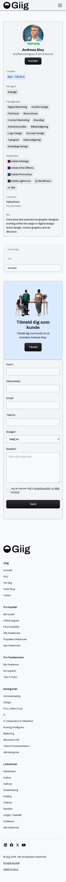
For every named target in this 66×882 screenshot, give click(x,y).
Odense (7, 802)
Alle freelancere (11, 633)
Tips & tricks (10, 677)
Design (7, 702)
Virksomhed (13, 381)
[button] (59, 5)
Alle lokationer (11, 827)
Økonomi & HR (11, 740)
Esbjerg (7, 796)
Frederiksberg (10, 790)
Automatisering (11, 696)
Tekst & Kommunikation (16, 746)
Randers (8, 809)
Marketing (8, 733)
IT (4, 715)
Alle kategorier (11, 752)
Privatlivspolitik (11, 863)
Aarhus (7, 777)
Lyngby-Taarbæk (12, 815)
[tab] (33, 249)
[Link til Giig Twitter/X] (18, 845)
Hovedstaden (13, 206)
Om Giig (7, 583)
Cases (7, 595)
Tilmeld (33, 347)
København (13, 202)
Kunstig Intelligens (13, 727)
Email (10, 398)
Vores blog (9, 589)
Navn (10, 364)
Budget (11, 432)
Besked (11, 449)
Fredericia (8, 821)
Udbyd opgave (11, 620)
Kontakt (33, 61)
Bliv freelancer (11, 664)
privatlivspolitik (42, 488)
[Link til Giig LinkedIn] (5, 845)
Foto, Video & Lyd (12, 708)
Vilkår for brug (10, 869)
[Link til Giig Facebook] (11, 845)
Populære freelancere (15, 639)
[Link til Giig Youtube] (24, 845)
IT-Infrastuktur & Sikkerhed (18, 721)
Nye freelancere (11, 645)
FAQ (5, 576)
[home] (16, 5)
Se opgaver (9, 671)
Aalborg (7, 784)
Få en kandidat (11, 627)
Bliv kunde (8, 614)
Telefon (10, 415)
